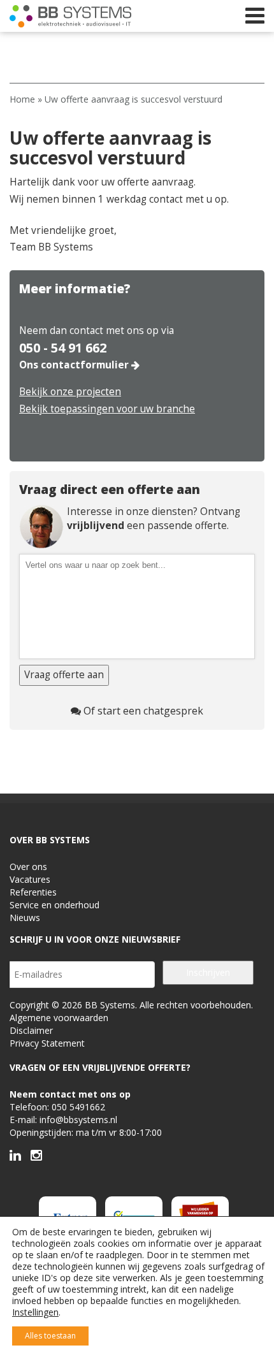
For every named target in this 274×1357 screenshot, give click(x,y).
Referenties (33, 892)
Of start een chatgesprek (142, 711)
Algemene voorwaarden (59, 1018)
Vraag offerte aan (64, 674)
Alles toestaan (50, 1335)
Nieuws (25, 917)
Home (22, 99)
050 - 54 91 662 (62, 348)
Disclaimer (31, 1030)
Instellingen (35, 1312)
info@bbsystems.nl (78, 1120)
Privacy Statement (47, 1043)
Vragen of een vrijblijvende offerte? (100, 1067)
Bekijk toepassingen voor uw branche (107, 409)
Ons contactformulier (75, 365)
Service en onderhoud (54, 905)
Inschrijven (208, 972)
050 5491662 (78, 1107)
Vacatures (30, 879)
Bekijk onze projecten (70, 391)
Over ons (28, 866)
